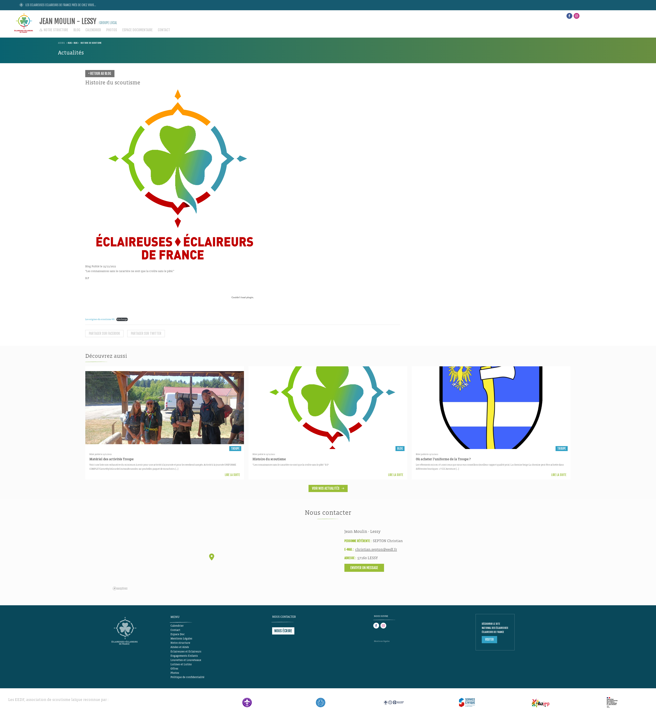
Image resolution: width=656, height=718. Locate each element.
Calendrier (93, 30)
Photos (111, 30)
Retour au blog (100, 73)
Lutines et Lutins (181, 664)
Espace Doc (177, 634)
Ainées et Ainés (179, 647)
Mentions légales (382, 641)
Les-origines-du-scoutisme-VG (99, 319)
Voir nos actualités (325, 488)
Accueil (61, 43)
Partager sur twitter (146, 333)
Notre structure (56, 30)
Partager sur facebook (104, 333)
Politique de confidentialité (187, 677)
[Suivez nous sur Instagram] (576, 16)
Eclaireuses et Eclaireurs (185, 651)
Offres (174, 668)
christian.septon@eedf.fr (376, 549)
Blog (76, 30)
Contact (164, 30)
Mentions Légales (181, 638)
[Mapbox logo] (120, 588)
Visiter (489, 639)
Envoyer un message (364, 568)
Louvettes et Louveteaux (185, 660)
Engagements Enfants (184, 655)
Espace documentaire (137, 30)
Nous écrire (283, 631)
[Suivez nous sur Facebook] (569, 16)
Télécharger (122, 319)
